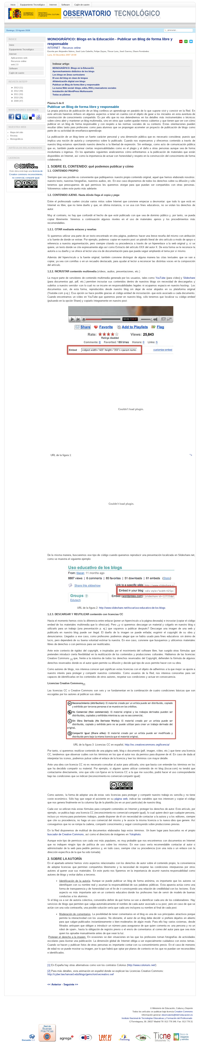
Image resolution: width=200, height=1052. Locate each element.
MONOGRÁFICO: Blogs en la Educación (73, 68)
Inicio (13, 5)
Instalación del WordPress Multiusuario (73, 91)
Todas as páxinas (61, 94)
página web (120, 798)
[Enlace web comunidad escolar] (85, 1041)
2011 (15, 94)
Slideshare (189, 277)
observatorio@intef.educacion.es (177, 1015)
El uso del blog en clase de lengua (70, 78)
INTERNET (54, 47)
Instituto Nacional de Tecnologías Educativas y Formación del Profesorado (157, 1018)
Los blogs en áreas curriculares (69, 74)
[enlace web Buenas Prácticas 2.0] (47, 1041)
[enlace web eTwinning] (123, 1041)
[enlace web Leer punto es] (104, 1041)
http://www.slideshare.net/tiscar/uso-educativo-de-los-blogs (132, 607)
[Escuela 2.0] (28, 1041)
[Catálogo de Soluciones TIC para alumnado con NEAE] (162, 1041)
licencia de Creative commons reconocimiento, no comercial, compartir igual (26, 174)
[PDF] (180, 43)
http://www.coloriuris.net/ (141, 965)
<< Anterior (54, 984)
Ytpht (135, 834)
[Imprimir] (185, 43)
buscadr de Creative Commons (65, 834)
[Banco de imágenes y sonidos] (181, 1041)
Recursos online (71, 47)
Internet (53, 5)
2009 (15, 101)
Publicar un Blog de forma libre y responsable (76, 84)
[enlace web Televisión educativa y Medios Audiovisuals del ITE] (143, 1041)
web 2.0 (14, 64)
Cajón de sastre (81, 5)
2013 (15, 87)
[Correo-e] (191, 43)
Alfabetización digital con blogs (69, 81)
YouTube (160, 277)
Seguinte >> (70, 984)
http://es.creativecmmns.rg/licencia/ (147, 744)
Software (65, 5)
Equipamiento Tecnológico (32, 5)
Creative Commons (183, 1011)
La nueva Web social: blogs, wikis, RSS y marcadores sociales (84, 88)
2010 (15, 97)
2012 (15, 91)
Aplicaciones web (19, 58)
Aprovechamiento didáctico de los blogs (73, 71)
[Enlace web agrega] (66, 1041)
